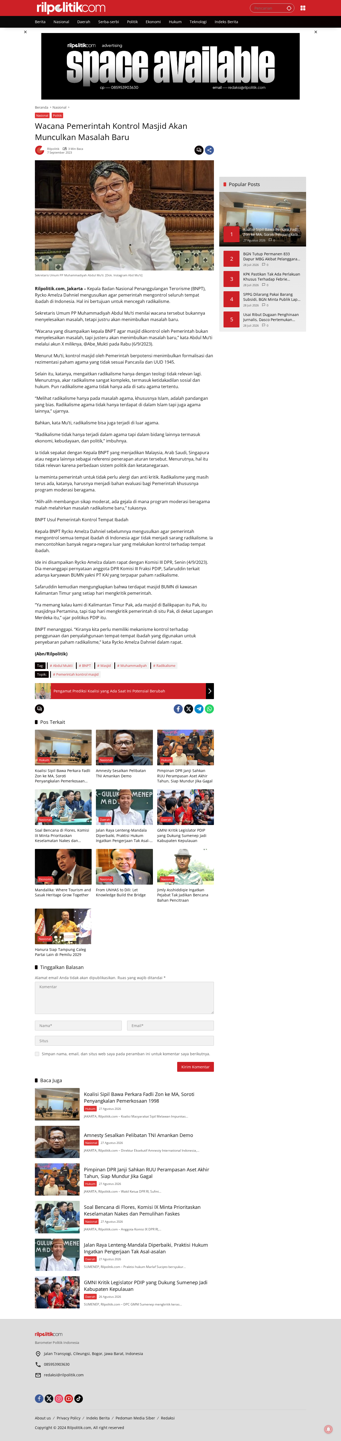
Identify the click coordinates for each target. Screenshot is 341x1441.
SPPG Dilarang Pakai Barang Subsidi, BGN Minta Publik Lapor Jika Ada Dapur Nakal (272, 297)
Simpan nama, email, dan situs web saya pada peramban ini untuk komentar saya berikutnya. (126, 1053)
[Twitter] (188, 708)
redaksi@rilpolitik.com (64, 1374)
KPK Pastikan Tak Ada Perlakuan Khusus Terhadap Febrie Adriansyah (271, 276)
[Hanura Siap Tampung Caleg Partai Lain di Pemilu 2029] (63, 926)
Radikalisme (165, 665)
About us (43, 1418)
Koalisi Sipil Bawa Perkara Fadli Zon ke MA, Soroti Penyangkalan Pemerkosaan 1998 (62, 776)
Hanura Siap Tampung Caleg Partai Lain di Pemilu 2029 (60, 952)
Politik (57, 115)
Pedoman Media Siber (135, 1418)
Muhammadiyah (133, 665)
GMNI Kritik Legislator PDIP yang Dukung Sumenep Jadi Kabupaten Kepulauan (181, 835)
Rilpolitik (53, 148)
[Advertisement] (262, 138)
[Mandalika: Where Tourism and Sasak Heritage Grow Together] (63, 867)
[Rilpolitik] (137, 7)
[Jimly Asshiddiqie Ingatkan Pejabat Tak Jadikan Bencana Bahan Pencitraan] (185, 867)
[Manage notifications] (328, 1429)
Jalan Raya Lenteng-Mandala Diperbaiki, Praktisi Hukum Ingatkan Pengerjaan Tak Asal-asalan (123, 835)
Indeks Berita (98, 1418)
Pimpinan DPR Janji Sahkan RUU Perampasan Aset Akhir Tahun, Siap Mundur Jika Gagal (185, 775)
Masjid (105, 665)
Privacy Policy (68, 1418)
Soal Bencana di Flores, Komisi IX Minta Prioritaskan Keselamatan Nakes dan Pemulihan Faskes (62, 835)
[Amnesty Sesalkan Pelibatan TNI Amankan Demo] (124, 747)
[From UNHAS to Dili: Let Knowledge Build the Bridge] (124, 867)
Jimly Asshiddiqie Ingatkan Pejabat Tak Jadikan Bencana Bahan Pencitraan (182, 895)
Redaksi (168, 1418)
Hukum (44, 760)
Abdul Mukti (62, 665)
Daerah (105, 820)
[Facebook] (178, 708)
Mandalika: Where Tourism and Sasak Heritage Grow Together (63, 892)
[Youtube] (68, 1398)
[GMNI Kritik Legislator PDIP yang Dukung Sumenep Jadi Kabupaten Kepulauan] (185, 807)
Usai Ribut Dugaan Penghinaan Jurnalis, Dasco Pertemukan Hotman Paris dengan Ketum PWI (271, 317)
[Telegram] (199, 708)
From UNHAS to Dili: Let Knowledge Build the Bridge (121, 892)
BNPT (86, 665)
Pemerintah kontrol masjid (77, 674)
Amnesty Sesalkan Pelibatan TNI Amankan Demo (121, 773)
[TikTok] (78, 1398)
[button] (289, 8)
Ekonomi (45, 879)
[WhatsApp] (209, 708)
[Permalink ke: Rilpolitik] (41, 150)
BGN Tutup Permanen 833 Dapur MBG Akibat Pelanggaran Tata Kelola (271, 256)
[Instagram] (59, 1398)
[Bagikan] (209, 150)
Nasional (42, 115)
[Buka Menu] (303, 8)
